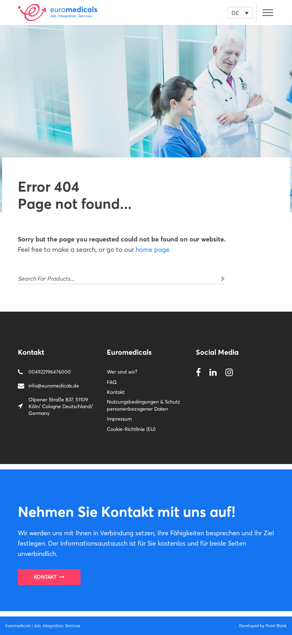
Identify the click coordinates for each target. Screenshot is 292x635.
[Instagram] (229, 373)
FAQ (112, 382)
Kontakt (116, 392)
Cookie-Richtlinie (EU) (131, 429)
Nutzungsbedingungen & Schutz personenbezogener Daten (143, 405)
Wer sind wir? (122, 372)
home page (153, 249)
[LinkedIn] (213, 373)
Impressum (119, 419)
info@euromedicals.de (53, 385)
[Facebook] (198, 373)
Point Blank (276, 625)
